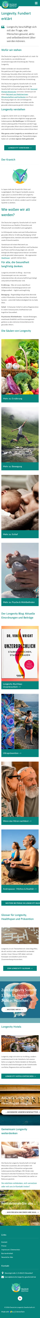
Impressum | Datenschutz (10, 1250)
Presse (3, 1246)
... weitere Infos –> (14, 1010)
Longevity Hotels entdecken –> (20, 1076)
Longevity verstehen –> (20, 148)
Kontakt (4, 1242)
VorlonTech (20, 1312)
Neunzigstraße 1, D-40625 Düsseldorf (19, 1273)
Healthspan (5, 258)
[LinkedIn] (20, 1298)
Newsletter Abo (7, 1257)
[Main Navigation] (36, 3)
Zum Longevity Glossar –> (20, 968)
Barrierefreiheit (7, 1253)
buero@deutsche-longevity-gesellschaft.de (20, 1277)
